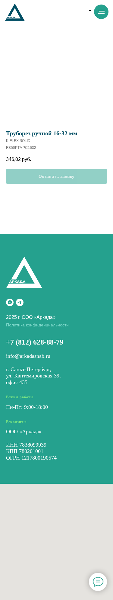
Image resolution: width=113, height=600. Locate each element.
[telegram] (20, 302)
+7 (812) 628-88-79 (34, 342)
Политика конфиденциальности (37, 324)
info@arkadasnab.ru (28, 356)
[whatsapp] (10, 302)
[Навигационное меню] (101, 12)
